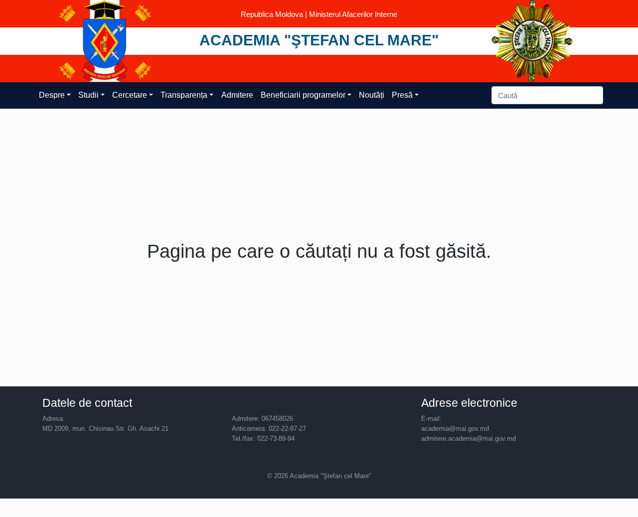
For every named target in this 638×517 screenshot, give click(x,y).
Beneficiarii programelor (303, 95)
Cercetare (129, 95)
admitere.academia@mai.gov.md (468, 438)
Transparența (183, 95)
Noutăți (371, 95)
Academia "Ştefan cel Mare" (319, 39)
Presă (402, 95)
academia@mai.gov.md (455, 428)
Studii (88, 95)
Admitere (237, 95)
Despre (52, 95)
